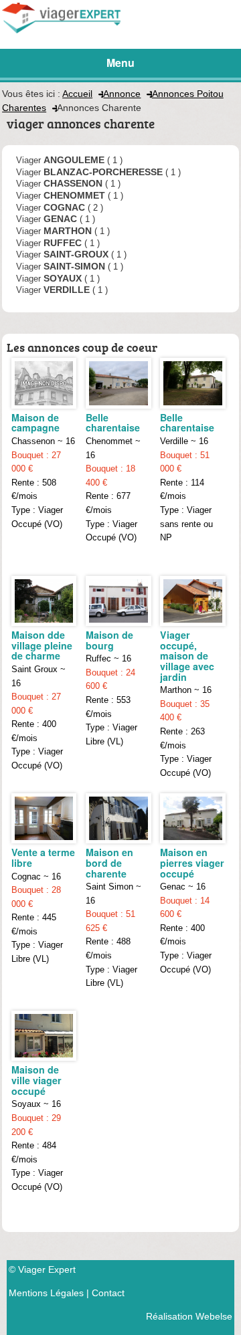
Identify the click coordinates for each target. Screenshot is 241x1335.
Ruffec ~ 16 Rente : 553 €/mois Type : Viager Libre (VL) (111, 687)
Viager (60, 160)
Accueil (77, 93)
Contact (108, 1293)
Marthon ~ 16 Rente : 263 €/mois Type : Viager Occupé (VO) (187, 703)
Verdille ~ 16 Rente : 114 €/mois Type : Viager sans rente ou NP (187, 476)
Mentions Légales (46, 1293)
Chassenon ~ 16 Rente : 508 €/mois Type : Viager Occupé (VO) (43, 469)
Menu (120, 62)
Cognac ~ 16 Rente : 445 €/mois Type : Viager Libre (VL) (43, 904)
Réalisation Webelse (189, 1316)
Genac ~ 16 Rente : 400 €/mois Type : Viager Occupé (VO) (192, 909)
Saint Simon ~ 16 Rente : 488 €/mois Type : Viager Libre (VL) (113, 916)
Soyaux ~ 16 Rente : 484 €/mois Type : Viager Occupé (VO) (37, 1127)
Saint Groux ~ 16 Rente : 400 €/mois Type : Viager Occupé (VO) (41, 699)
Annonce (122, 93)
